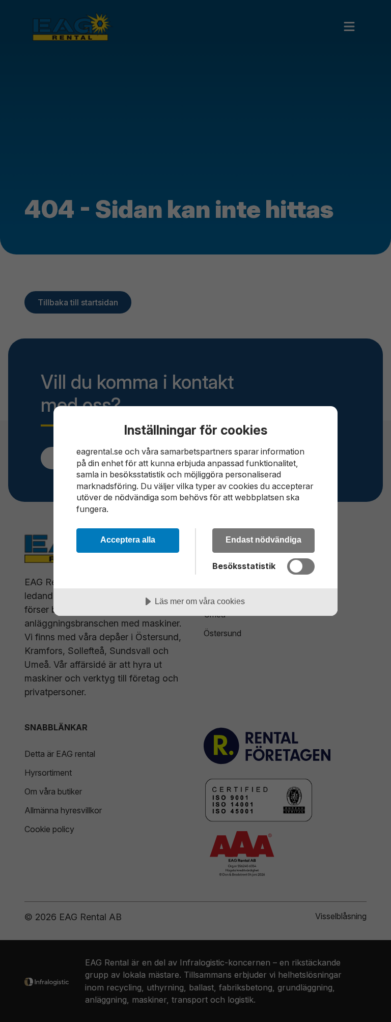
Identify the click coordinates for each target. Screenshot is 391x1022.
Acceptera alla (127, 539)
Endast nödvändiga (263, 539)
